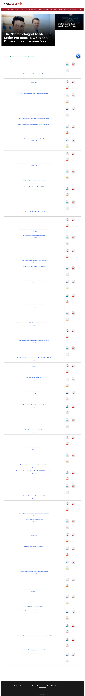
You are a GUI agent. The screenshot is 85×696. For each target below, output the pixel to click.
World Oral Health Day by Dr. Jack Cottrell (31, 606)
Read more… (42, 687)
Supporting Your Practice (43, 9)
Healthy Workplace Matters (65, 9)
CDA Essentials (53, 9)
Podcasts (74, 9)
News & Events (32, 9)
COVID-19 (17, 9)
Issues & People (24, 9)
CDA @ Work (10, 9)
